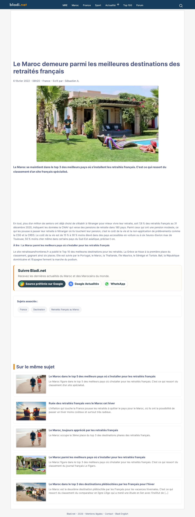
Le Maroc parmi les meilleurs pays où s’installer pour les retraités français (65, 245)
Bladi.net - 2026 (75, 513)
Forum (139, 5)
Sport (98, 5)
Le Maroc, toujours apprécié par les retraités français (83, 430)
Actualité (110, 5)
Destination (39, 309)
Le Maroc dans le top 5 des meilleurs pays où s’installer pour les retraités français (102, 376)
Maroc (75, 5)
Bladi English (121, 513)
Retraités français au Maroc (65, 309)
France (87, 5)
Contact (109, 513)
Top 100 (127, 5)
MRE (65, 5)
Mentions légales (94, 513)
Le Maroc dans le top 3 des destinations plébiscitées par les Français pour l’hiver (101, 484)
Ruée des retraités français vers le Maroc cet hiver (82, 403)
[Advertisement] (97, 35)
